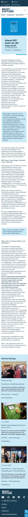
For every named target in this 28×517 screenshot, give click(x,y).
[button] (2, 514)
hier (9, 340)
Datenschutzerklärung (9, 514)
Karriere (4, 504)
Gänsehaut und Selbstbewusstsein (12, 384)
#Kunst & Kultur (6, 394)
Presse (4, 507)
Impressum (5, 511)
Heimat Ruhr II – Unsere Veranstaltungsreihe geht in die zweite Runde (13, 470)
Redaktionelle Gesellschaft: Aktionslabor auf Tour (13, 426)
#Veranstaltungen (7, 398)
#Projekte (8, 50)
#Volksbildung (16, 50)
